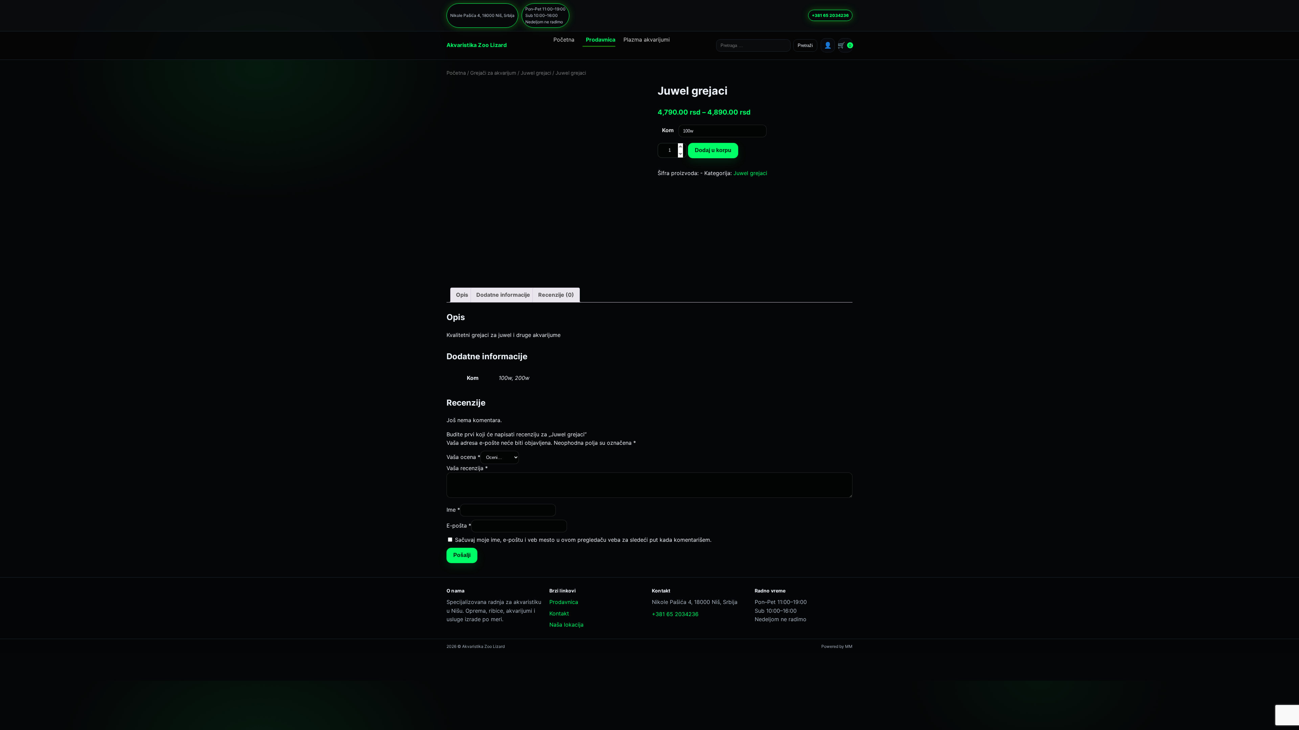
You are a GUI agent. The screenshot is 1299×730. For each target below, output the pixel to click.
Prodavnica (600, 39)
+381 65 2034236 (830, 15)
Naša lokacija (566, 624)
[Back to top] (636, 717)
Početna (563, 39)
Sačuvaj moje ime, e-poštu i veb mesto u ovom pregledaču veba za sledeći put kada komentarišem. (583, 539)
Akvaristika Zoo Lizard (477, 45)
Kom (668, 130)
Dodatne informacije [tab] (503, 294)
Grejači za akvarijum (493, 73)
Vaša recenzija (467, 468)
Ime (453, 509)
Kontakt (559, 613)
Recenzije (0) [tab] (556, 294)
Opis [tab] (462, 294)
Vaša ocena (463, 457)
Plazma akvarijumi (646, 39)
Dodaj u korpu (713, 150)
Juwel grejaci (536, 73)
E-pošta (459, 525)
